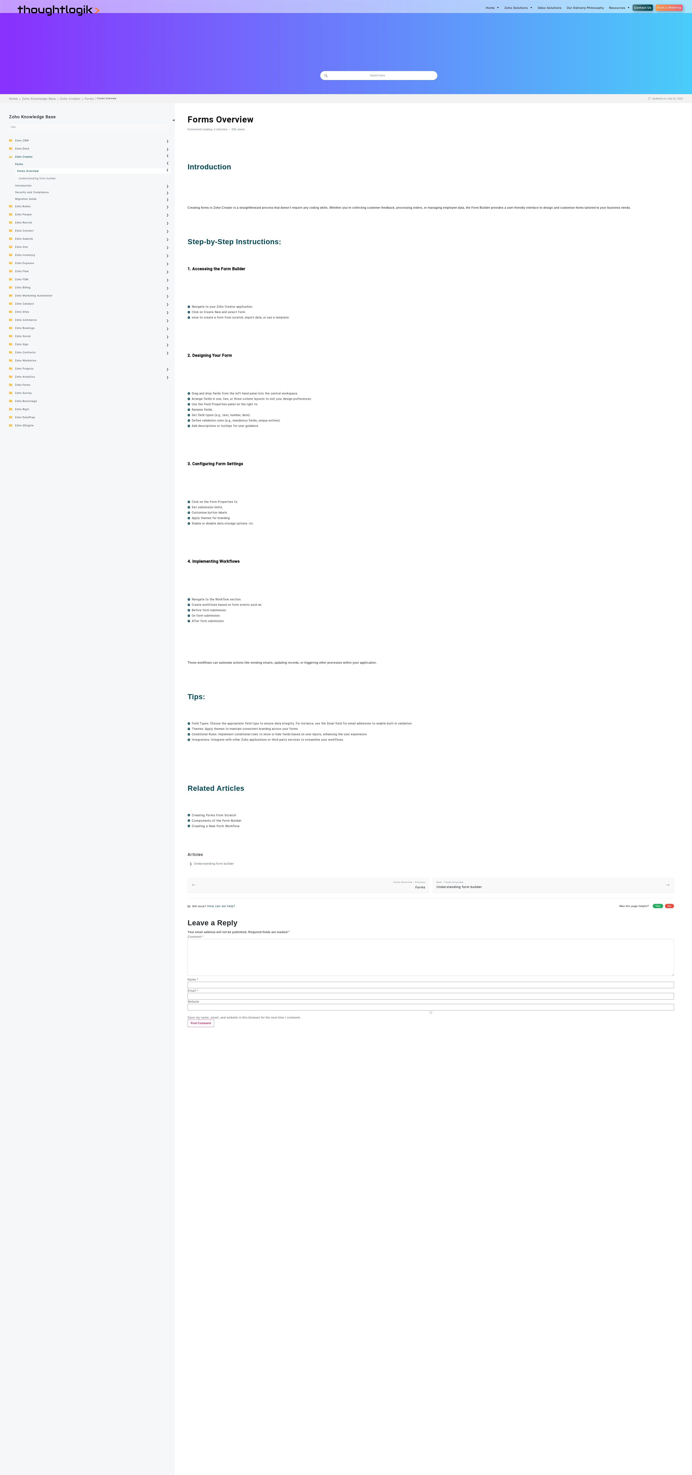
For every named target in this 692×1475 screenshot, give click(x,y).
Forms (19, 164)
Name (193, 979)
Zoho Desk (22, 148)
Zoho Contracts (25, 352)
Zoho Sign (21, 344)
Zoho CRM (22, 140)
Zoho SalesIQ (24, 238)
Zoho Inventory (25, 254)
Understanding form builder (37, 178)
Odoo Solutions (550, 8)
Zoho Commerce (26, 319)
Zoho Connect (24, 230)
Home (490, 8)
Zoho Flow (22, 271)
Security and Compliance (32, 192)
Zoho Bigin (22, 409)
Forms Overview (28, 170)
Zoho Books (23, 206)
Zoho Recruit (23, 222)
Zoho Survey (23, 392)
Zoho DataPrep (25, 417)
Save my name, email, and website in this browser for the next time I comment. (244, 1017)
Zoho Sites (22, 311)
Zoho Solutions (516, 8)
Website (193, 1001)
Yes (657, 905)
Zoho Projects (24, 368)
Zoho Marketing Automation (33, 295)
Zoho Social (23, 336)
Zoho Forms (23, 384)
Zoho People (23, 214)
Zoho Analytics (25, 376)
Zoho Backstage (26, 401)
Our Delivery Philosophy (585, 8)
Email (193, 990)
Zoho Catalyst (24, 303)
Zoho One (21, 246)
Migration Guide (26, 198)
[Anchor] (235, 166)
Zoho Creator (24, 156)
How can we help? (221, 906)
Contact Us (642, 7)
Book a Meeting (669, 7)
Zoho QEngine (24, 425)
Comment (195, 936)
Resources (617, 8)
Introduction (23, 185)
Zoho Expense (24, 263)
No (669, 905)
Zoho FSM (21, 279)
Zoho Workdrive (25, 360)
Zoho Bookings (25, 327)
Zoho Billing (23, 287)
